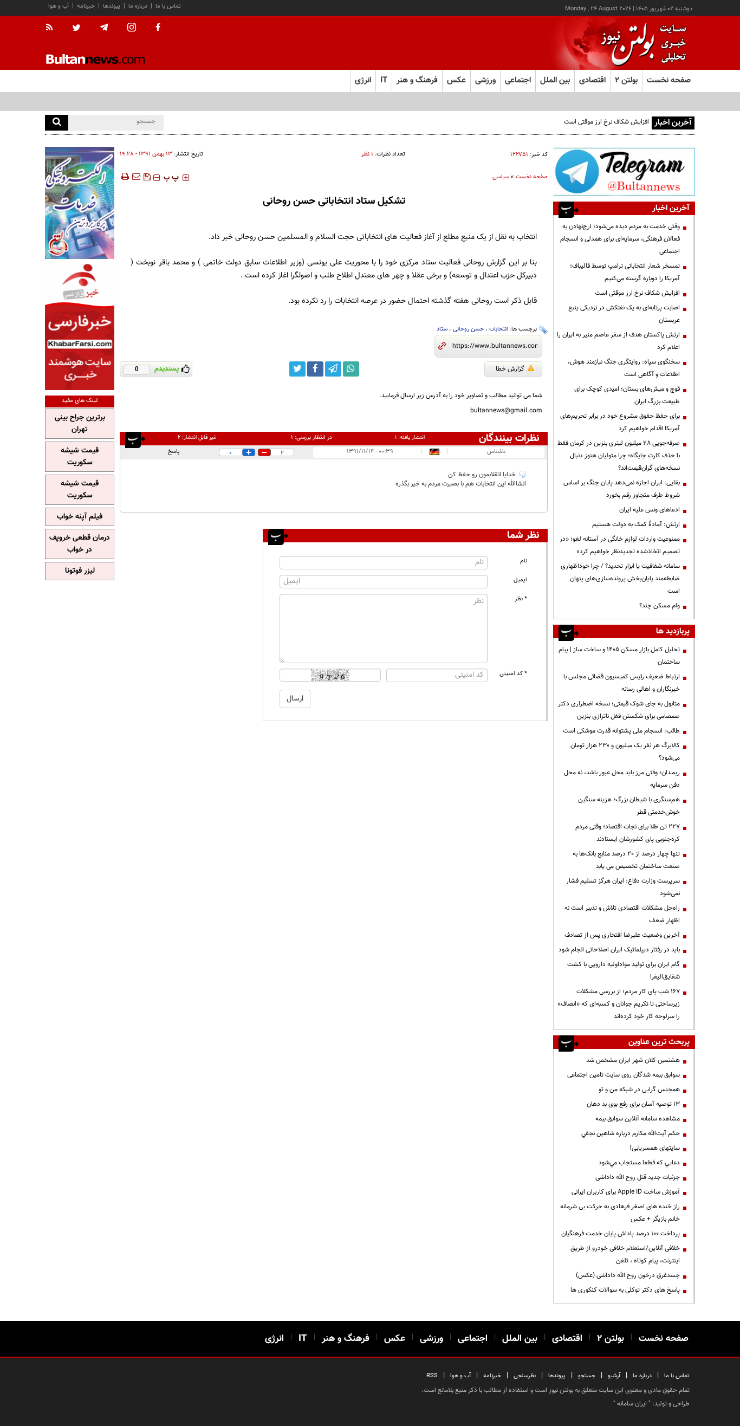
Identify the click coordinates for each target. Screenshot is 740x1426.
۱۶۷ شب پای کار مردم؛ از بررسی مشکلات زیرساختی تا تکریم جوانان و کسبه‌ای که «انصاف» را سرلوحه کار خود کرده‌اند (618, 1004)
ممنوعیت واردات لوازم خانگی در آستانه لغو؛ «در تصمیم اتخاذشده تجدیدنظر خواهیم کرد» (620, 545)
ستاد (442, 329)
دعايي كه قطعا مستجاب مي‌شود (639, 1163)
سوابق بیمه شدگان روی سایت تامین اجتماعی (623, 1075)
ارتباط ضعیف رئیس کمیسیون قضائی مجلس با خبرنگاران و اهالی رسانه (621, 683)
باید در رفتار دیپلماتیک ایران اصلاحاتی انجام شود (619, 950)
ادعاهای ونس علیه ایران (649, 510)
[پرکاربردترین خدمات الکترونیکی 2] (79, 203)
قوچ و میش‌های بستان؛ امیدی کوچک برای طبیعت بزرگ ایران (627, 395)
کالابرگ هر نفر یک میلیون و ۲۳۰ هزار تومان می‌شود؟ (625, 752)
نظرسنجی (525, 1375)
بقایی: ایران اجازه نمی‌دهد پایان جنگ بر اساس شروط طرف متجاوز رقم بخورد (621, 489)
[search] (56, 123)
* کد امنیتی (513, 673)
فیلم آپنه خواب (79, 517)
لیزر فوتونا (80, 571)
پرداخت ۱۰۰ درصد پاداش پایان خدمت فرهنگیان (620, 1234)
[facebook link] (315, 369)
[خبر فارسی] (79, 326)
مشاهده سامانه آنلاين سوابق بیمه (637, 1119)
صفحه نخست (669, 80)
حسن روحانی (468, 329)
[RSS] (53, 28)
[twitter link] (297, 369)
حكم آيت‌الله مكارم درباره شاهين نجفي (630, 1133)
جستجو (586, 1375)
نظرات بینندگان (509, 438)
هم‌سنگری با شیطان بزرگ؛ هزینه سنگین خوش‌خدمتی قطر (629, 806)
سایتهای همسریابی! (654, 1148)
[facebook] (157, 28)
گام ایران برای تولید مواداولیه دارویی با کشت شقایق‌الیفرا (623, 971)
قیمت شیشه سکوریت (80, 457)
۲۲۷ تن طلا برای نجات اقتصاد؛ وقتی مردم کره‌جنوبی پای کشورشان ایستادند (627, 833)
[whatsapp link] (351, 369)
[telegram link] (333, 369)
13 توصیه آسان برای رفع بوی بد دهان (633, 1104)
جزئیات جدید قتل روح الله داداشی (637, 1177)
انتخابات (498, 329)
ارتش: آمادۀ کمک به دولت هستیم (636, 524)
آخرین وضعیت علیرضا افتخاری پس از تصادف (622, 935)
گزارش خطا (510, 369)
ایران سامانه (632, 1404)
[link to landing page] (641, 43)
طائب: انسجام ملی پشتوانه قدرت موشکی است (621, 731)
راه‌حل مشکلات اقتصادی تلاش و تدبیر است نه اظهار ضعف (622, 914)
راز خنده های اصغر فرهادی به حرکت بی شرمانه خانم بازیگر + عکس (620, 1213)
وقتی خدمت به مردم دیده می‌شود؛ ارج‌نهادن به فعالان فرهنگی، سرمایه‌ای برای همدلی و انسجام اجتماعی (620, 239)
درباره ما (137, 6)
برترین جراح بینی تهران (80, 424)
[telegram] (104, 27)
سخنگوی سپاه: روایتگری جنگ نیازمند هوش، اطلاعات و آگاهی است (624, 368)
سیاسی (500, 177)
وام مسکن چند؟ (659, 606)
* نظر (521, 599)
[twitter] (76, 29)
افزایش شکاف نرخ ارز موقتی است (606, 122)
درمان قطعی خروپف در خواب (79, 544)
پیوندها (111, 6)
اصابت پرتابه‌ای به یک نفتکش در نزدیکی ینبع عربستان (624, 314)
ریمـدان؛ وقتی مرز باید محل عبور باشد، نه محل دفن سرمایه (622, 779)
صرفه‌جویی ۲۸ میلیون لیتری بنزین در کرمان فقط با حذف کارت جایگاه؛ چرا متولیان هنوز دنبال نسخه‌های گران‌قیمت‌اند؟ (618, 455)
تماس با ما (168, 6)
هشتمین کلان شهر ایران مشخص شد (633, 1060)
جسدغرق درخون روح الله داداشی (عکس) (628, 1275)
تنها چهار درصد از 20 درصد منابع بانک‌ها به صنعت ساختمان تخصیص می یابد (626, 860)
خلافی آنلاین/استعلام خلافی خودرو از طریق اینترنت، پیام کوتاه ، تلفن (625, 1254)
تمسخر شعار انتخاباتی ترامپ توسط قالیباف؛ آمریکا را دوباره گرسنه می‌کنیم (625, 272)
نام (523, 561)
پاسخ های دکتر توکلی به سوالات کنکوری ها (625, 1290)
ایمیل (520, 580)
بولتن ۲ (626, 80)
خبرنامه (86, 6)
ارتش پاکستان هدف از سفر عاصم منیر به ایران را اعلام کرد (618, 341)
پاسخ (174, 451)
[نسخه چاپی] (124, 176)
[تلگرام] (624, 171)
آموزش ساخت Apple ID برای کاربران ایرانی (626, 1192)
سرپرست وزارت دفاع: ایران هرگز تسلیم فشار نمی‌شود (623, 887)
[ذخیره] (147, 176)
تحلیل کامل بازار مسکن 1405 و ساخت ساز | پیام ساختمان (619, 656)
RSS (432, 1375)
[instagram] (131, 28)
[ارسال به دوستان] (136, 176)
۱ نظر (367, 154)
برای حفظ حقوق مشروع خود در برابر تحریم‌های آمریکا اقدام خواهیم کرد (620, 422)
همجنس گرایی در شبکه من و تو (639, 1089)
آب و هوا (58, 6)
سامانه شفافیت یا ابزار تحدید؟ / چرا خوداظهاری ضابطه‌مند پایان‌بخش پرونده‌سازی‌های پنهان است (620, 578)
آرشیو (614, 1375)
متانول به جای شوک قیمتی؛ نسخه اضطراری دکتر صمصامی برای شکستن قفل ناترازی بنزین (619, 710)
